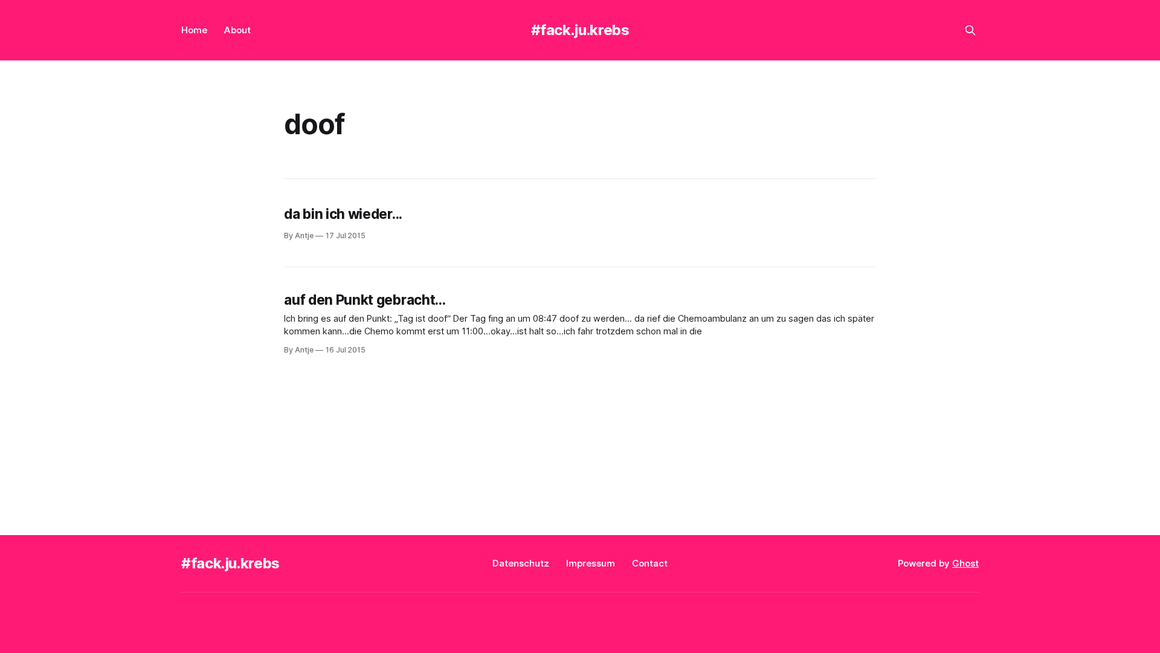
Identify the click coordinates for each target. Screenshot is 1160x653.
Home (194, 30)
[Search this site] (970, 30)
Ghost (965, 563)
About (237, 30)
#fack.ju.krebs (580, 30)
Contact (650, 563)
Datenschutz (520, 563)
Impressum (590, 563)
